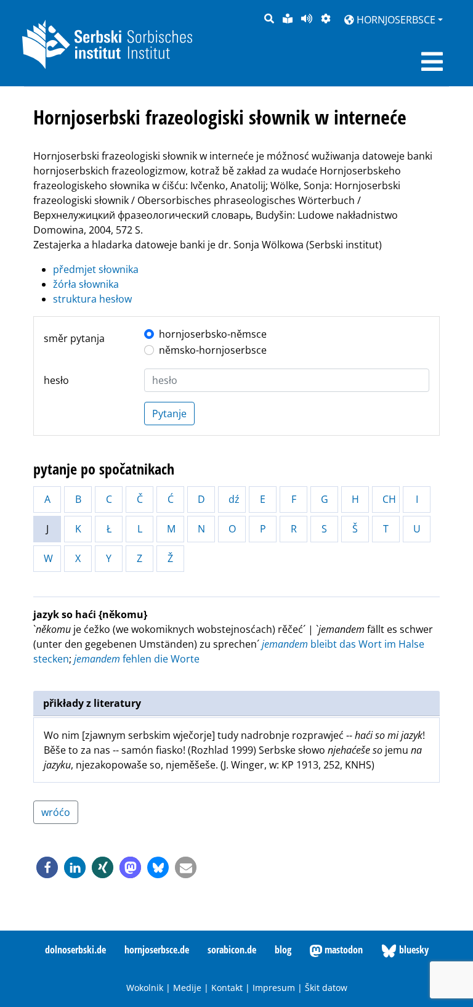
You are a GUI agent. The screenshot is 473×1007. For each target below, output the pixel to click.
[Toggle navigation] (432, 61)
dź (234, 499)
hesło (56, 380)
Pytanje (169, 413)
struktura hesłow (92, 299)
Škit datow (326, 987)
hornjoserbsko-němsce (213, 334)
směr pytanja (74, 338)
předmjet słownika (96, 269)
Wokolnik (144, 987)
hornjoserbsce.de (156, 949)
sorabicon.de (232, 949)
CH (389, 499)
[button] (47, 867)
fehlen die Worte (137, 659)
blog (283, 949)
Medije (187, 987)
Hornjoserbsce (394, 19)
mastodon (342, 949)
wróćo (55, 812)
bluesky (413, 949)
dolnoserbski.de (75, 949)
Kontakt (227, 987)
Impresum (274, 987)
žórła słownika (86, 284)
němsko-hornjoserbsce (213, 350)
